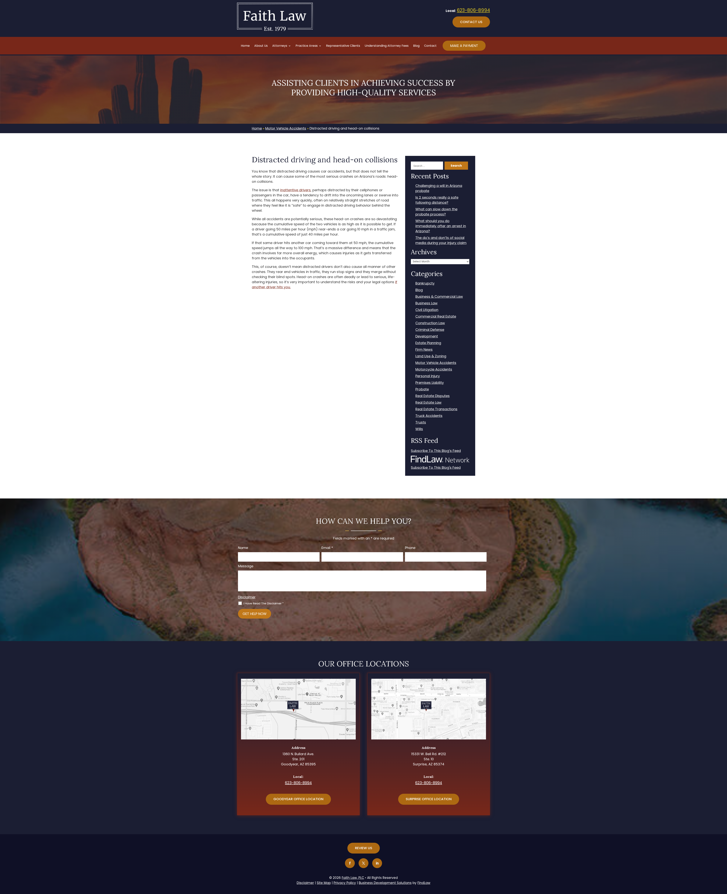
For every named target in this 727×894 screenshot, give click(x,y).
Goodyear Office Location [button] (298, 799)
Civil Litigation (426, 309)
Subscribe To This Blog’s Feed (436, 450)
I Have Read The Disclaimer (264, 603)
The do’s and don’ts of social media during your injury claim (440, 240)
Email (327, 547)
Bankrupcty (424, 283)
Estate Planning (428, 342)
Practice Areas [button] (307, 46)
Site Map (324, 883)
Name (243, 547)
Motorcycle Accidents (433, 369)
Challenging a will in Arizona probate (438, 188)
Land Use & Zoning (430, 356)
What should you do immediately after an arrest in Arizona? (440, 225)
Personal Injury (427, 376)
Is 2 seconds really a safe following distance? (436, 200)
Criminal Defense (429, 329)
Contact (430, 46)
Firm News (424, 349)
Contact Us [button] (471, 21)
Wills (419, 429)
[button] (723, 866)
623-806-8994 (473, 10)
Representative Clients (343, 46)
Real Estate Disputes (432, 395)
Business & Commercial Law (439, 296)
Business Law (426, 303)
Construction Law (430, 323)
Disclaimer (247, 597)
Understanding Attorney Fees (387, 46)
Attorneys (279, 46)
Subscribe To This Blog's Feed (436, 467)
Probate (422, 389)
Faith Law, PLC (353, 877)
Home (245, 46)
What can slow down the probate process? (436, 212)
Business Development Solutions (385, 883)
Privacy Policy (345, 883)
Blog (416, 46)
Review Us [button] (363, 848)
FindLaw (423, 883)
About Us (261, 46)
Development (426, 336)
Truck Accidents (428, 415)
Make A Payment (464, 45)
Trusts (420, 422)
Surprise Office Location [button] (429, 799)
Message (245, 566)
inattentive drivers (295, 190)
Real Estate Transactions (436, 409)
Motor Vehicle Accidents (435, 362)
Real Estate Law (428, 402)
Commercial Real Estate (435, 316)
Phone (410, 547)
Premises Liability (429, 382)
